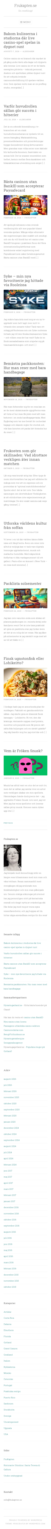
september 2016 (11, 1225)
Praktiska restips (12, 1391)
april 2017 (8, 1183)
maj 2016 (8, 1250)
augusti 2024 (10, 1146)
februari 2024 (10, 1164)
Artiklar (7, 1311)
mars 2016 (9, 1262)
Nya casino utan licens (15, 1021)
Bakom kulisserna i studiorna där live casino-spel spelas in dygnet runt (22, 40)
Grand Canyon (11, 1348)
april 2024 (8, 1158)
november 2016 (11, 1213)
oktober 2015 (10, 1286)
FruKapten (9, 1459)
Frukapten (30, 218)
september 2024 (12, 1140)
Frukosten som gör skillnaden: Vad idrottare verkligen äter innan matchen (25, 457)
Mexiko (7, 1373)
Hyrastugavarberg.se (14, 1038)
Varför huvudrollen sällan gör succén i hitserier (20, 110)
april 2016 (8, 1256)
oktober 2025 (10, 1103)
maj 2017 (8, 1176)
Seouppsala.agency (13, 1042)
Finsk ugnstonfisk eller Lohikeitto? (24, 660)
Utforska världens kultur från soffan (25, 525)
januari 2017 (9, 1201)
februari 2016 (10, 1268)
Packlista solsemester (23, 583)
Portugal (8, 1385)
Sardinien (8, 1403)
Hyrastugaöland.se (13, 1005)
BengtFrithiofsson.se (14, 1034)
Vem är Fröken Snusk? (23, 750)
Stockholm (9, 1409)
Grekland (8, 1354)
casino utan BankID (33, 1017)
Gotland (7, 1342)
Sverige (7, 1415)
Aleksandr (28, 51)
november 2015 (11, 1280)
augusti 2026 (10, 1079)
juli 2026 (8, 1085)
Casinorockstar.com (13, 1030)
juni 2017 (8, 1170)
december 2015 (11, 1274)
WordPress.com (37, 1524)
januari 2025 (10, 1121)
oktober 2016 (10, 1219)
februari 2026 (10, 1091)
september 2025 (12, 1109)
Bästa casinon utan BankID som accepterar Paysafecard (24, 186)
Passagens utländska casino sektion (22, 1025)
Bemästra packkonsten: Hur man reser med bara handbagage (25, 367)
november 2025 (11, 1097)
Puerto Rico (9, 1397)
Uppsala (8, 1428)
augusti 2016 (10, 1231)
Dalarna (7, 1324)
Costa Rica (9, 1318)
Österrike (8, 1379)
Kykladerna (9, 1367)
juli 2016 (8, 1238)
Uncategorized (11, 1422)
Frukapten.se (25, 5)
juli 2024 (8, 1152)
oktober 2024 (10, 1134)
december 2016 (11, 1207)
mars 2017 (8, 1189)
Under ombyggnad (13, 1475)
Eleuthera (8, 1330)
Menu (27, 22)
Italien (7, 1360)
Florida (7, 1336)
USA (6, 1434)
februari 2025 (10, 1115)
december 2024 (11, 1127)
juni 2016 (8, 1244)
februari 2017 (10, 1195)
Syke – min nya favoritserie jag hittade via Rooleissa (23, 280)
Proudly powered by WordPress (25, 1520)
